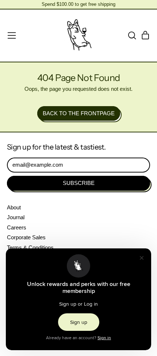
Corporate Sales (26, 237)
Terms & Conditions (30, 247)
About (14, 207)
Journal (15, 217)
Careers (16, 227)
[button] (132, 35)
